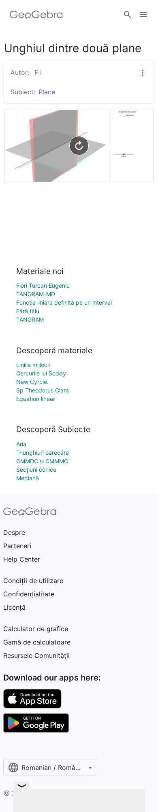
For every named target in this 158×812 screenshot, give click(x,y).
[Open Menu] (143, 14)
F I (37, 72)
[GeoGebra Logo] (36, 15)
